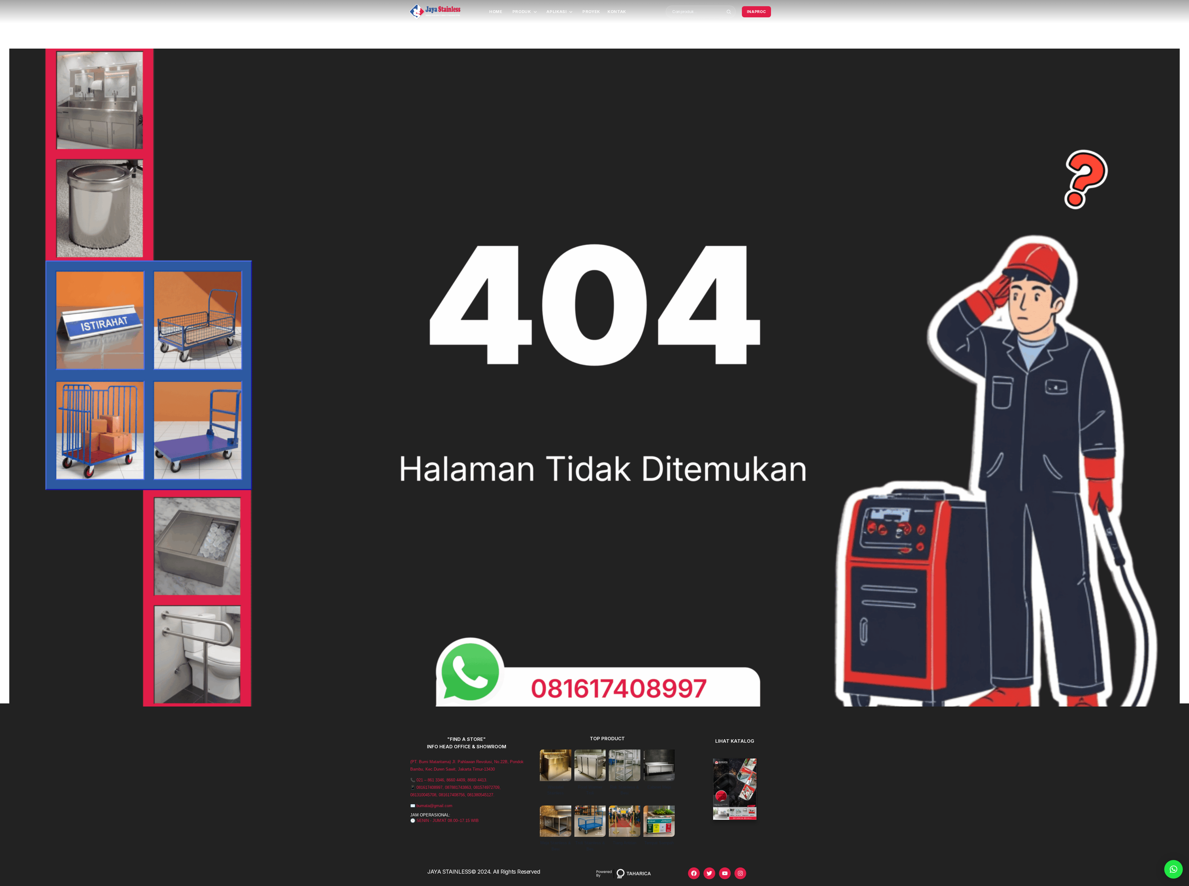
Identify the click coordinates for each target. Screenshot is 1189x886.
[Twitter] (709, 873)
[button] (1173, 869)
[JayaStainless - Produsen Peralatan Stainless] (434, 11)
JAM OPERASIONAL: (430, 815)
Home (496, 11)
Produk (521, 11)
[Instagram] (740, 873)
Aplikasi (557, 11)
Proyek (591, 11)
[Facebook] (694, 873)
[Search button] (729, 12)
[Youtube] (725, 873)
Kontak (617, 11)
